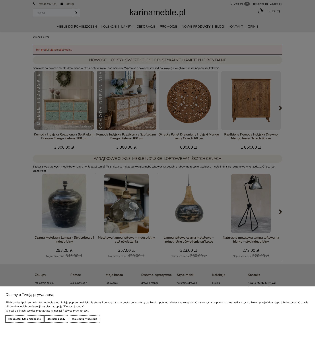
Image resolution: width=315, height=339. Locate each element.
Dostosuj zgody (56, 319)
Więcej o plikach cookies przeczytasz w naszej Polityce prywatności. (47, 310)
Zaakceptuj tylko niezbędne (24, 319)
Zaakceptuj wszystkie (84, 319)
